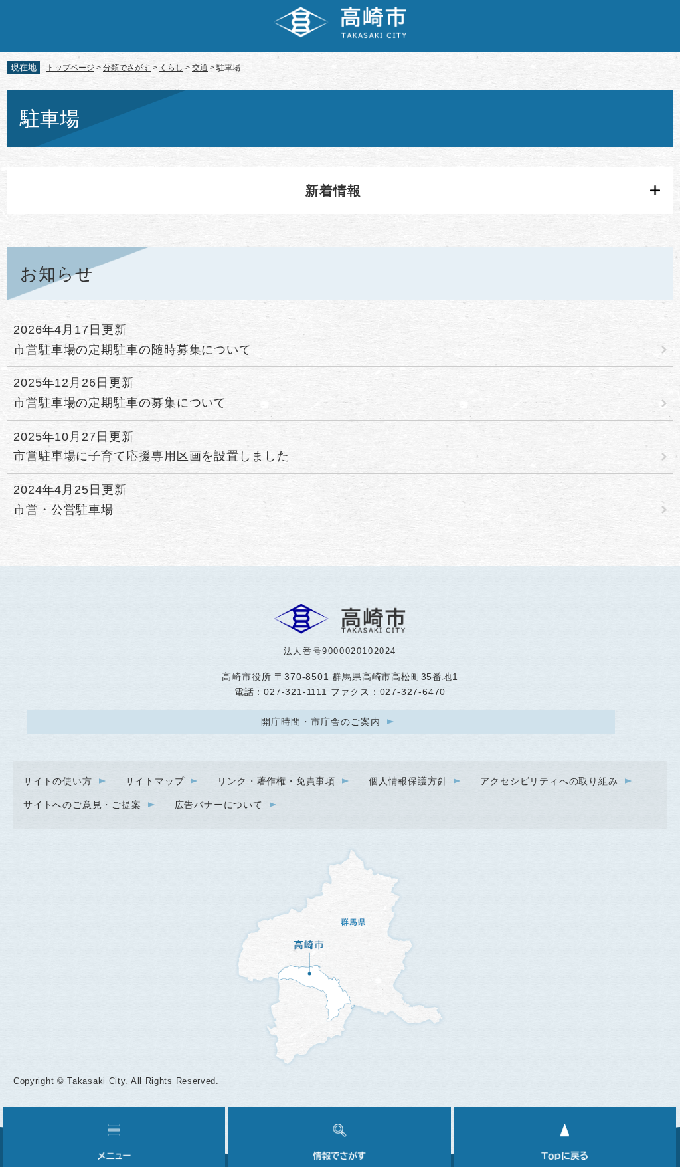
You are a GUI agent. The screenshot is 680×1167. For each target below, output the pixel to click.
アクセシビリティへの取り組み (549, 781)
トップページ (70, 67)
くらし (171, 67)
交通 (200, 67)
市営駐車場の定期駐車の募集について (119, 402)
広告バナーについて (219, 804)
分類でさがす (127, 67)
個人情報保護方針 (408, 781)
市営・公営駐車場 (63, 509)
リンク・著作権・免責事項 (276, 781)
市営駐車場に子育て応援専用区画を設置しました (151, 456)
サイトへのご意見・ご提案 (82, 804)
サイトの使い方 (57, 781)
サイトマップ (155, 781)
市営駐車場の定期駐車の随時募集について (132, 349)
